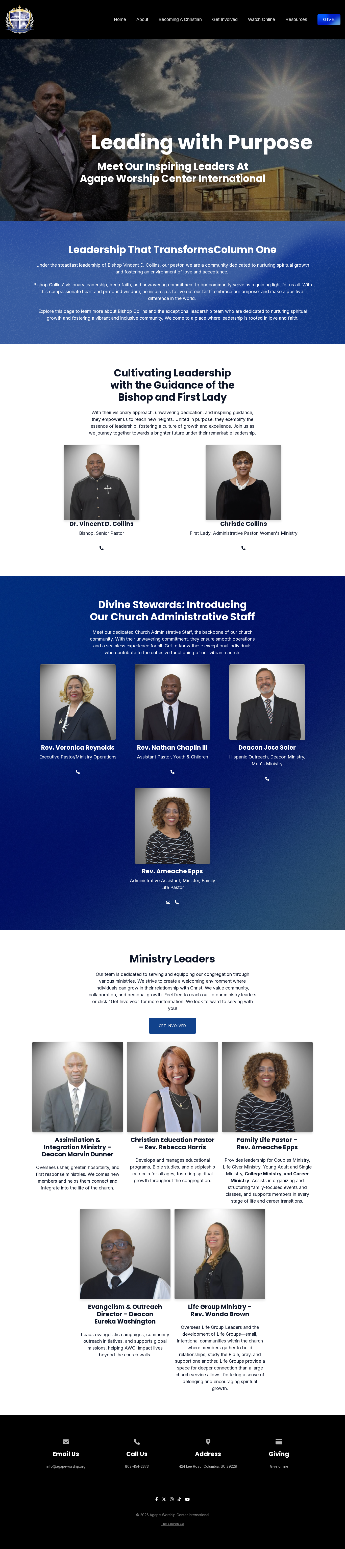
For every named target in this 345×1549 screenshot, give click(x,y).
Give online (279, 1466)
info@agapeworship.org (65, 1466)
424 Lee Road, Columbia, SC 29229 (208, 1466)
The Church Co (172, 1524)
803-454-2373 (137, 1466)
